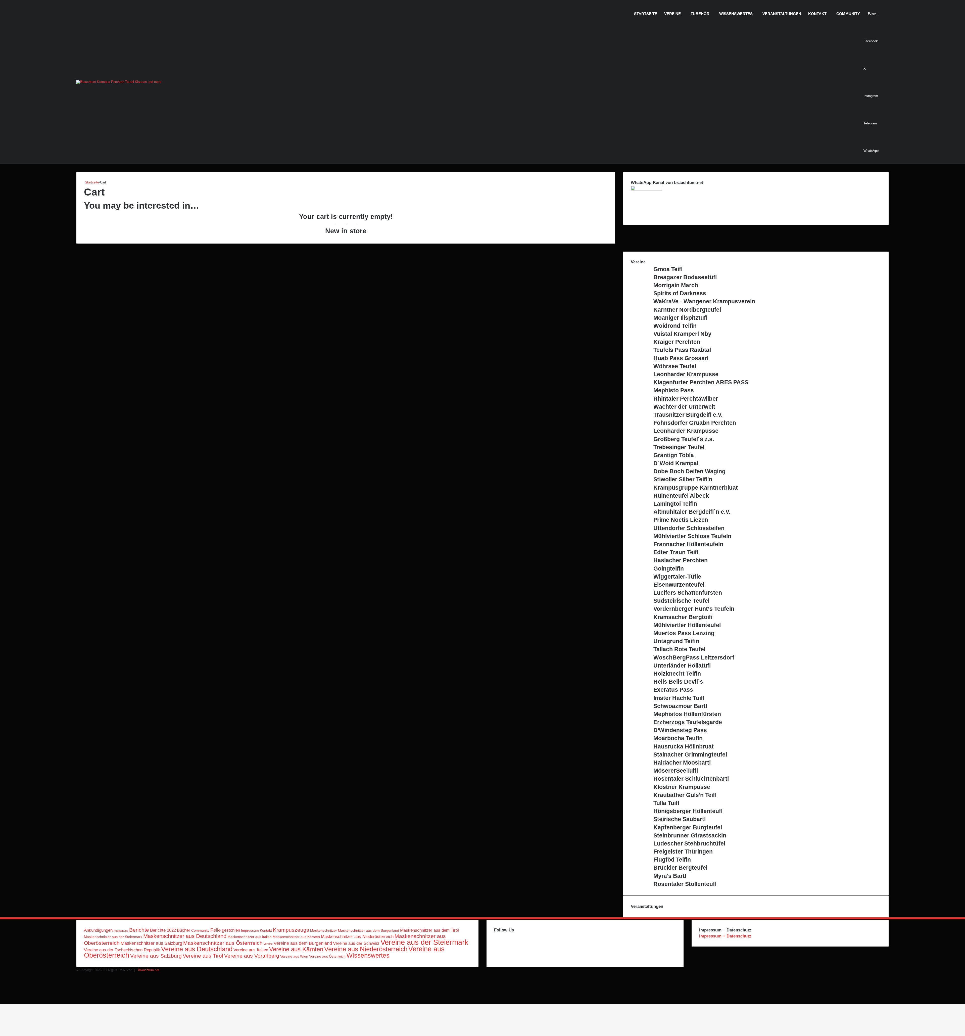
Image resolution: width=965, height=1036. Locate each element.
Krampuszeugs (291, 930)
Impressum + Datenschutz (725, 936)
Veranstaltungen (781, 14)
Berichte (139, 930)
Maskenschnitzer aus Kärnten (296, 937)
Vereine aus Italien (250, 950)
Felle (215, 930)
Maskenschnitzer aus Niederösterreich (357, 936)
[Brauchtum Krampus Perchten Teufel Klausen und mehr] (118, 82)
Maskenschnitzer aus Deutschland (184, 936)
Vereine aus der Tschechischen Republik (122, 950)
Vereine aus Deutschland (196, 949)
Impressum (250, 930)
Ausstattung (121, 930)
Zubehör (700, 14)
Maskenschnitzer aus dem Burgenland (368, 930)
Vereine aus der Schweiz (356, 943)
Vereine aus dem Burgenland (303, 943)
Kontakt (817, 14)
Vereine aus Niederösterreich (365, 949)
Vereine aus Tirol (203, 956)
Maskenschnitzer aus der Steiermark (113, 937)
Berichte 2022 (163, 930)
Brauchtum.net (148, 970)
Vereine (672, 14)
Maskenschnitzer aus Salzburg (151, 943)
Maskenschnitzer (323, 930)
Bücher (183, 930)
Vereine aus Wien (294, 956)
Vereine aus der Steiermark (424, 942)
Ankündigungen (98, 930)
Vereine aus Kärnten (296, 949)
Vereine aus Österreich (327, 956)
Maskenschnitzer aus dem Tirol (429, 930)
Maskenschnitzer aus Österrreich (223, 943)
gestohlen (231, 930)
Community (848, 14)
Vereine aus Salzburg (156, 956)
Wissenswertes (736, 14)
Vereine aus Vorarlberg (251, 956)
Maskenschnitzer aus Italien (249, 937)
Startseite (645, 14)
